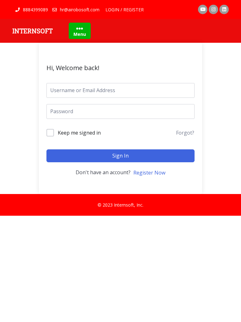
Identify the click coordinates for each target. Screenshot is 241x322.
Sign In (120, 155)
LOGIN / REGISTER (124, 10)
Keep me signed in (79, 132)
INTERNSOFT (32, 31)
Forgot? (185, 132)
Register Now (149, 172)
